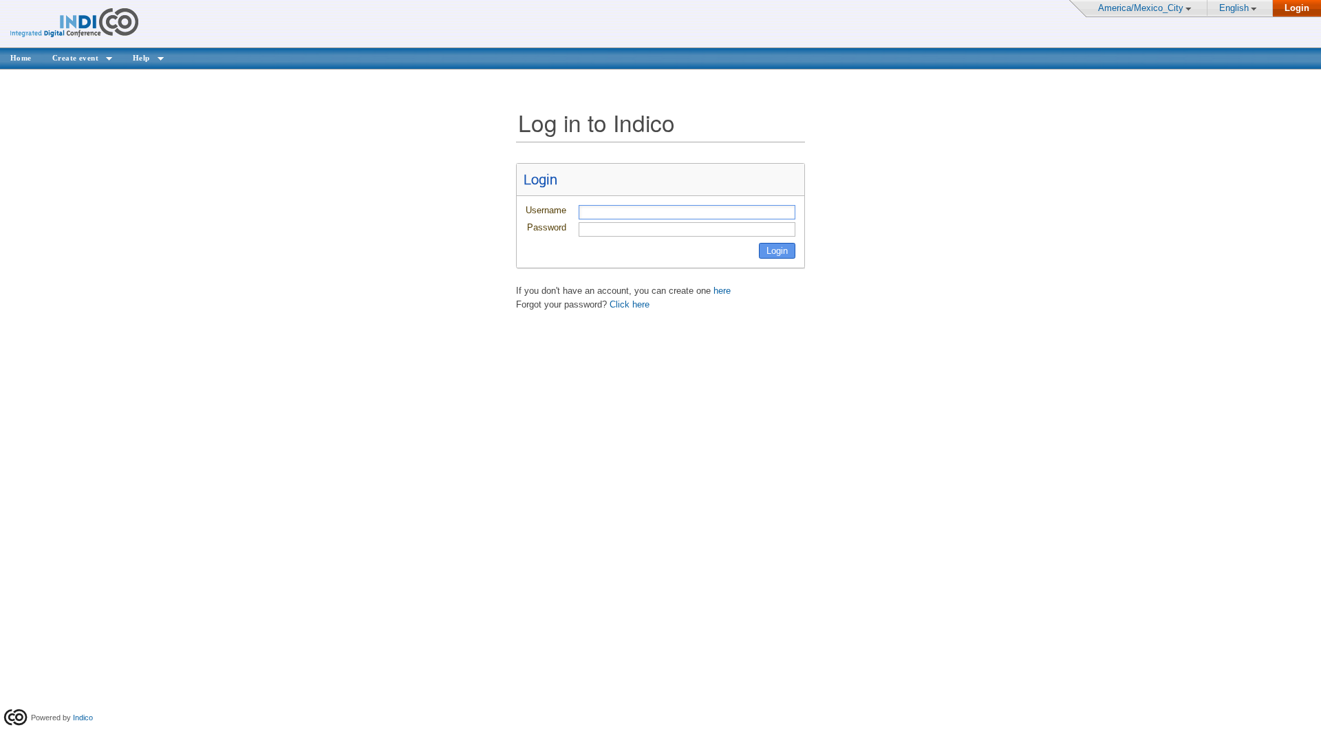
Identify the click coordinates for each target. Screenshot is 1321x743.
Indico (83, 717)
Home (21, 58)
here (722, 291)
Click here (629, 304)
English (1234, 8)
